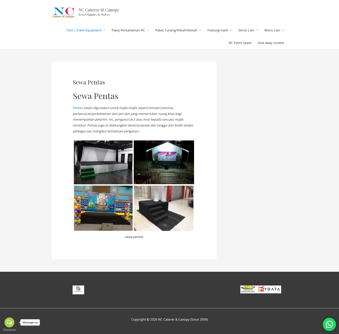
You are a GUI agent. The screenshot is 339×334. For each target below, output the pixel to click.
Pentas (78, 108)
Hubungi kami (217, 30)
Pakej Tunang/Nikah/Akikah (176, 30)
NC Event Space (240, 43)
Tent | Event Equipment (83, 30)
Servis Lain (246, 30)
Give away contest (271, 43)
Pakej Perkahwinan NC (128, 30)
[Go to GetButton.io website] (9, 330)
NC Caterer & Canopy (98, 9)
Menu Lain (272, 30)
